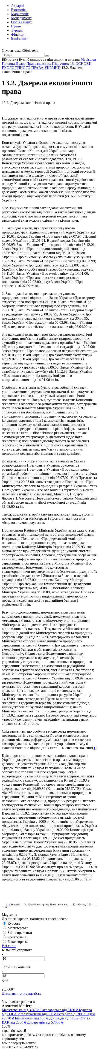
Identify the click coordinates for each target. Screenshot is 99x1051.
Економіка (19, 10)
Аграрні (17, 6)
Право (16, 26)
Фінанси (17, 34)
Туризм (17, 30)
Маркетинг (20, 14)
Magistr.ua (88, 59)
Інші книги (20, 39)
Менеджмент (21, 18)
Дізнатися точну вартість (21, 993)
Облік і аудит (21, 22)
